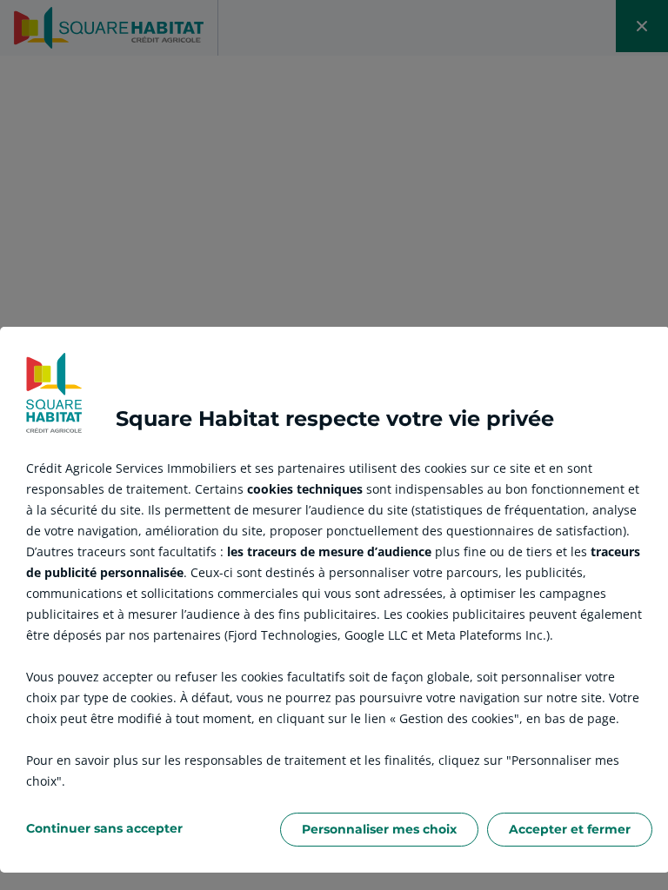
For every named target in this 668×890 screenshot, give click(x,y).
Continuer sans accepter (104, 828)
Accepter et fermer (570, 829)
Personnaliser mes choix (379, 829)
